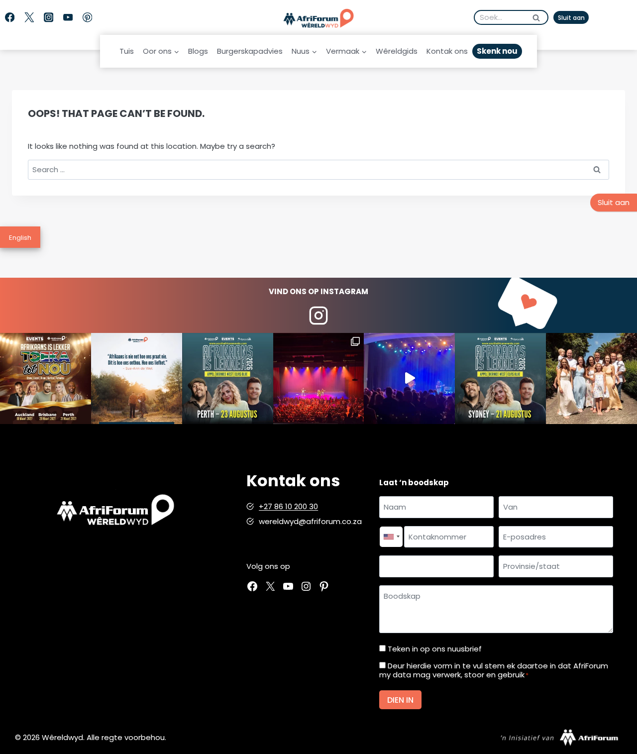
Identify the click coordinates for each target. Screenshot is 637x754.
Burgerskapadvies (250, 51)
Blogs (198, 51)
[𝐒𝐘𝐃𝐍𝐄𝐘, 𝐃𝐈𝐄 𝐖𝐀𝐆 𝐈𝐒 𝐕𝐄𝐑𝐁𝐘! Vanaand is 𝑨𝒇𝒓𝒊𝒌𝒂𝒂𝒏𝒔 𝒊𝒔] (500, 378)
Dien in (400, 700)
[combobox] (391, 537)
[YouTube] (68, 17)
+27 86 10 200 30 (288, 506)
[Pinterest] (87, 17)
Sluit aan (571, 17)
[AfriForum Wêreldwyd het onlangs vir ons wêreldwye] (591, 378)
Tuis (126, 51)
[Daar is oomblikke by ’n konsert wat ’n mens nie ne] (409, 378)
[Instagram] (48, 17)
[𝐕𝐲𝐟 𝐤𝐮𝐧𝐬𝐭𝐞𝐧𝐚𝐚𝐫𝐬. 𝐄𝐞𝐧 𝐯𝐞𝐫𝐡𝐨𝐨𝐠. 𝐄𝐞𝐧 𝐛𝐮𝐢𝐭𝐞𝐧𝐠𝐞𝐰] (45, 378)
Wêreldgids (397, 51)
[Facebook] (9, 17)
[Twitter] (29, 17)
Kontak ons (447, 51)
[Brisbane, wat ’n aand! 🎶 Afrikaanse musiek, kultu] (318, 378)
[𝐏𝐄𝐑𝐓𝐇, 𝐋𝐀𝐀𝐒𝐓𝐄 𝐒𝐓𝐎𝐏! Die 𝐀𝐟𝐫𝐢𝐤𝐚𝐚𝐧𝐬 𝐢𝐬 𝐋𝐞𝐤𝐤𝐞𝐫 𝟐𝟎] (227, 378)
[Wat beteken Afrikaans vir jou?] (136, 378)
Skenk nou (497, 51)
